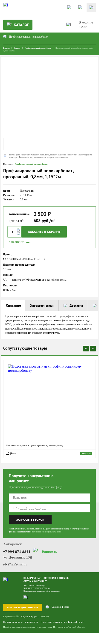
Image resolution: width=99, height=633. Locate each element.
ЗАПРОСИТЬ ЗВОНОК (30, 519)
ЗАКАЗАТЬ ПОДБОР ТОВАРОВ (22, 607)
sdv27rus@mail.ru (15, 564)
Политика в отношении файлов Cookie (62, 622)
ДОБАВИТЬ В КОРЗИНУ (44, 232)
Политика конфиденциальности (20, 622)
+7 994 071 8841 (16, 552)
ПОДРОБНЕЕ (86, 454)
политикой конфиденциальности (46, 532)
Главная (6, 48)
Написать (49, 551)
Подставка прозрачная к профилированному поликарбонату (35, 445)
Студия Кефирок (29, 616)
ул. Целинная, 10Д (17, 557)
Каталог (17, 48)
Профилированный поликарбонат (38, 48)
